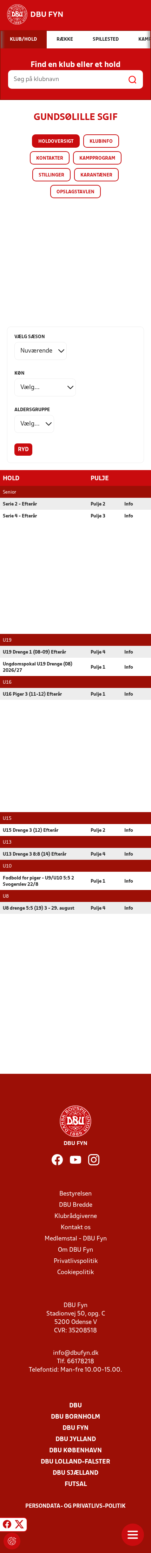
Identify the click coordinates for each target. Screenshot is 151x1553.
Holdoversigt (55, 141)
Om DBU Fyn (75, 1250)
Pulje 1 (98, 667)
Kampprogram (97, 158)
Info (128, 504)
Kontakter (49, 158)
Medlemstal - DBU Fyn (76, 1239)
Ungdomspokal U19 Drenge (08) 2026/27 (37, 667)
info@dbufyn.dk (75, 1353)
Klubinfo (101, 141)
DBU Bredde (75, 1205)
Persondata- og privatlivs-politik (75, 1506)
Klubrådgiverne (75, 1216)
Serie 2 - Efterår (20, 504)
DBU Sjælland (75, 1473)
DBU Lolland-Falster (75, 1462)
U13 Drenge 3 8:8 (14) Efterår (34, 854)
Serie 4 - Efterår (20, 516)
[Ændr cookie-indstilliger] (12, 1541)
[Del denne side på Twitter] (19, 1525)
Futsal (76, 1484)
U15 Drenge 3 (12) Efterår (30, 830)
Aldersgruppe (32, 410)
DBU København (75, 1451)
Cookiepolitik (75, 1273)
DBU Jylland (75, 1439)
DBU (75, 1406)
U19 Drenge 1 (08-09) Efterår (34, 652)
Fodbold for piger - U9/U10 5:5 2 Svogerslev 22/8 (38, 881)
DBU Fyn (75, 1428)
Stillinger (51, 175)
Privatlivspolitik (76, 1261)
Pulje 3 (98, 516)
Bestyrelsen (75, 1194)
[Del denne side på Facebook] (7, 1525)
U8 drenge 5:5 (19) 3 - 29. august (38, 908)
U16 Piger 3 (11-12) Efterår (32, 694)
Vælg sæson (29, 337)
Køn (19, 373)
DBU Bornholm (75, 1417)
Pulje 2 (98, 504)
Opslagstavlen (75, 192)
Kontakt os (76, 1228)
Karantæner (96, 175)
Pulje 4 (98, 652)
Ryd (23, 449)
